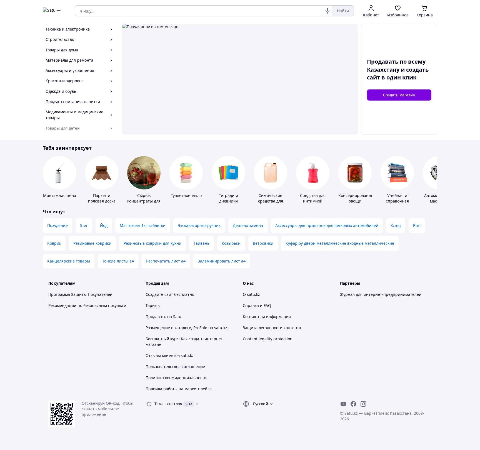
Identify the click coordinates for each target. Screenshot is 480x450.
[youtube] (343, 404)
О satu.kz (251, 294)
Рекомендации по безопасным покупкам (87, 305)
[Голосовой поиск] (327, 11)
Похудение (57, 225)
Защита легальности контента (272, 327)
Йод (104, 225)
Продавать (156, 316)
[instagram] (363, 404)
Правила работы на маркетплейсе (179, 388)
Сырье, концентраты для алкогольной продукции (144, 204)
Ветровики (263, 243)
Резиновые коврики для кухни (152, 243)
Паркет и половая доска (102, 198)
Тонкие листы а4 (118, 261)
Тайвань (201, 243)
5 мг (84, 225)
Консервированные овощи (357, 198)
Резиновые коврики (92, 243)
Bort (417, 225)
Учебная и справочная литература (397, 201)
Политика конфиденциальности (176, 377)
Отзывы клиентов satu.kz (170, 355)
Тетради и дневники (228, 198)
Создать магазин (399, 95)
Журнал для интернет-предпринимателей (380, 294)
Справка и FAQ (257, 305)
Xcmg (396, 225)
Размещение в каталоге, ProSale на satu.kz (186, 327)
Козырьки (231, 243)
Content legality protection (267, 338)
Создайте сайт (159, 294)
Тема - (168, 403)
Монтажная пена (59, 195)
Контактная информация (267, 316)
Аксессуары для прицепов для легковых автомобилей (326, 225)
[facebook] (353, 404)
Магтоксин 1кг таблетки (143, 225)
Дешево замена (248, 225)
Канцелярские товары (68, 261)
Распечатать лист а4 (166, 261)
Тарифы (153, 305)
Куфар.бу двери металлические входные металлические (340, 243)
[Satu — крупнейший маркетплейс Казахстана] (55, 11)
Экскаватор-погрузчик (199, 225)
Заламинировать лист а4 (222, 261)
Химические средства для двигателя (270, 201)
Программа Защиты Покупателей (80, 294)
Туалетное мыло (186, 195)
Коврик (54, 243)
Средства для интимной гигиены (313, 201)
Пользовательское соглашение (175, 366)
